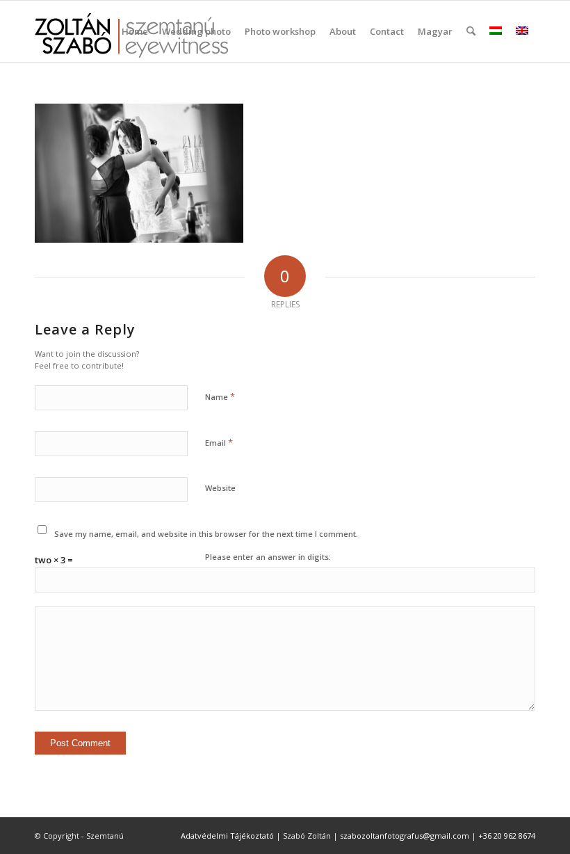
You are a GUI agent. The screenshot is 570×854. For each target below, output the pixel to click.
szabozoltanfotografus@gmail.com (404, 835)
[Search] (470, 31)
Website (220, 488)
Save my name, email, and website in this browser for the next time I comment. (206, 534)
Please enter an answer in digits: (268, 556)
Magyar (435, 31)
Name (220, 396)
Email (219, 442)
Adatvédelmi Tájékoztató (227, 835)
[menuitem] (135, 31)
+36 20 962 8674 (506, 835)
